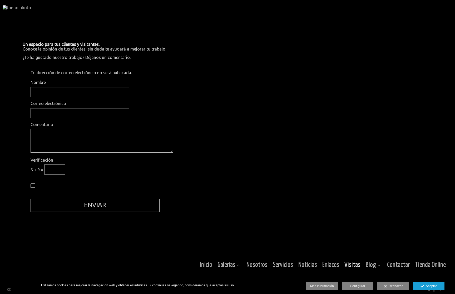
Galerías (226, 264)
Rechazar (395, 286)
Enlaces (330, 264)
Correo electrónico (48, 103)
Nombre (38, 82)
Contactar (398, 264)
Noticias (307, 264)
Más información (322, 286)
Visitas (352, 264)
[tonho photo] (17, 10)
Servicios (283, 264)
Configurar (357, 286)
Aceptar (430, 286)
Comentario (42, 124)
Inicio (206, 264)
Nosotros (257, 264)
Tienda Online (430, 264)
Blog (371, 264)
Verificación (42, 160)
